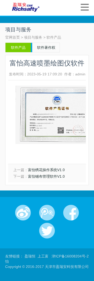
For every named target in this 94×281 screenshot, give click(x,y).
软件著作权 (46, 47)
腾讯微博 (47, 212)
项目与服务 (33, 37)
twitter (47, 230)
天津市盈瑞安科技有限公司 (25, 7)
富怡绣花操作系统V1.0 (46, 170)
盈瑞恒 (31, 256)
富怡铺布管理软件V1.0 (46, 176)
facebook (71, 212)
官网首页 (12, 37)
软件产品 (53, 37)
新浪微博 (23, 212)
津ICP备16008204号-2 (70, 256)
